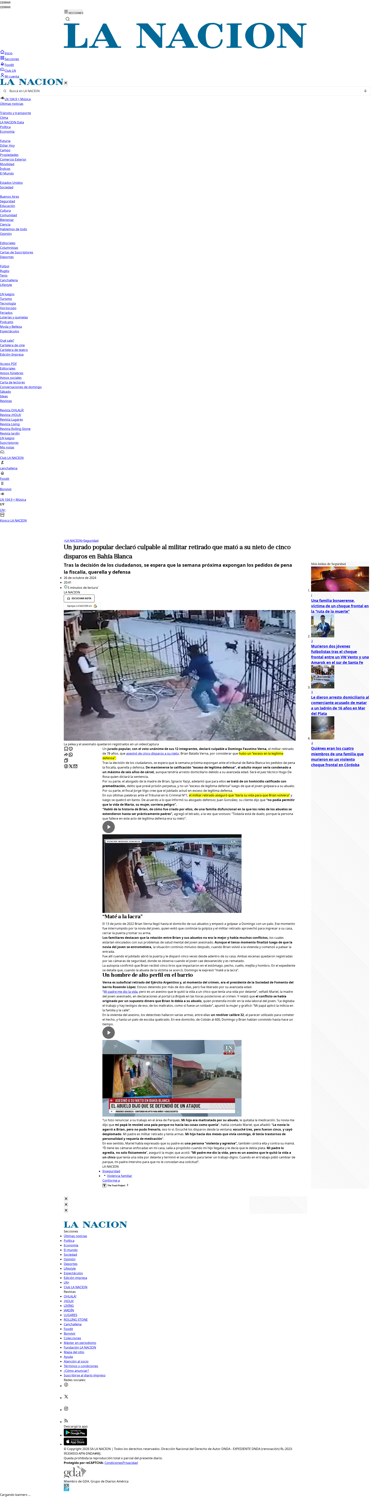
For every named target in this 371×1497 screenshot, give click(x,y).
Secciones (12, 59)
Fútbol (4, 266)
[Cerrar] (65, 83)
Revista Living (10, 424)
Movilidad (7, 164)
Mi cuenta (12, 76)
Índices (5, 169)
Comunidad (8, 215)
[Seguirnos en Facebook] (66, 1386)
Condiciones (114, 1463)
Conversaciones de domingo (21, 387)
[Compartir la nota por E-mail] (75, 766)
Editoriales (7, 243)
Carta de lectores (12, 382)
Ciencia (5, 224)
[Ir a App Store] (75, 1444)
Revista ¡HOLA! (10, 415)
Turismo (6, 299)
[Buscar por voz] (365, 91)
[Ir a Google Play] (75, 1435)
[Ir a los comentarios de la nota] (70, 749)
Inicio (9, 53)
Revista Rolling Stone (15, 429)
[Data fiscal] (66, 1490)
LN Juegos (7, 294)
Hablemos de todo (13, 229)
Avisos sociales (11, 378)
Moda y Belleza (11, 326)
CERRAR (5, 2)
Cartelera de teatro (14, 350)
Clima (4, 118)
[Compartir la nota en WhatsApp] (70, 754)
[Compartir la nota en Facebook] (66, 766)
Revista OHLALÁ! (12, 410)
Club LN (10, 70)
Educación (7, 206)
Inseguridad (111, 1171)
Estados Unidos (11, 183)
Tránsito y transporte (15, 113)
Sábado (5, 391)
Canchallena (9, 280)
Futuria (5, 141)
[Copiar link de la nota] (66, 760)
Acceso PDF (8, 364)
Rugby (4, 271)
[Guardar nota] (66, 749)
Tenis (4, 275)
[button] (185, 301)
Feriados (6, 313)
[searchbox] (183, 91)
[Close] (66, 1199)
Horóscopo (8, 308)
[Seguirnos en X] (66, 1398)
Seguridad (7, 201)
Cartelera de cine (12, 345)
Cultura (5, 210)
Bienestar (7, 220)
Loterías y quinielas (14, 317)
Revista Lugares (11, 419)
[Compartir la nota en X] (70, 766)
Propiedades (9, 155)
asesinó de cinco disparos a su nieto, (153, 753)
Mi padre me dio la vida (121, 991)
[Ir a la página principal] (185, 47)
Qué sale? (7, 340)
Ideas (4, 396)
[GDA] (75, 1477)
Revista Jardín (10, 433)
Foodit (9, 65)
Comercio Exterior (13, 159)
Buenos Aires (9, 196)
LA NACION (73, 540)
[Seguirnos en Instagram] (66, 1410)
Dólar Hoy (7, 145)
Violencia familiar (119, 1176)
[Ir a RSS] (66, 1422)
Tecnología (8, 303)
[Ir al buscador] (67, 19)
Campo (5, 150)
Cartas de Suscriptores (16, 252)
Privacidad (130, 1463)
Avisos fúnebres (11, 373)
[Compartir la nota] (66, 754)
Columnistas (9, 248)
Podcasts (6, 322)
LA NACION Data (12, 122)
